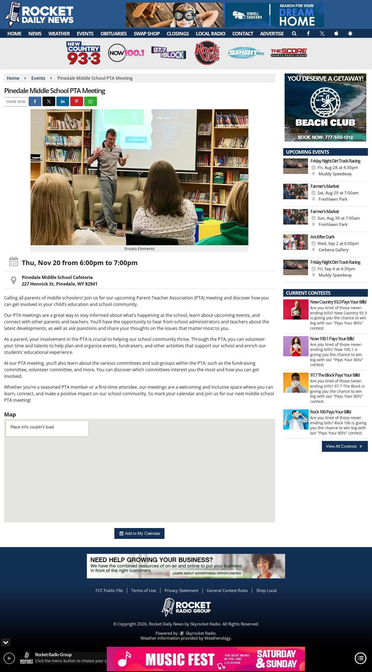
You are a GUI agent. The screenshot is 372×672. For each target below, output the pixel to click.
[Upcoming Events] (295, 168)
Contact (242, 33)
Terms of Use (143, 590)
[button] (294, 33)
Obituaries (113, 33)
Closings (178, 33)
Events (85, 33)
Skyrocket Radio (200, 633)
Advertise (271, 33)
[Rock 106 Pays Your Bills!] (296, 419)
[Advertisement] (225, 15)
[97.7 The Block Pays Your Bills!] (296, 383)
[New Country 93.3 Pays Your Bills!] (296, 309)
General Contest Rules (227, 590)
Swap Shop (147, 33)
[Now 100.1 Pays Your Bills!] (296, 346)
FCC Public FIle (109, 590)
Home (14, 33)
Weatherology (218, 638)
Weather (59, 33)
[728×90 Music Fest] (206, 659)
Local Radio (210, 33)
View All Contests (342, 446)
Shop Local (266, 590)
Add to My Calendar (142, 533)
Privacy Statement (181, 590)
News (34, 33)
